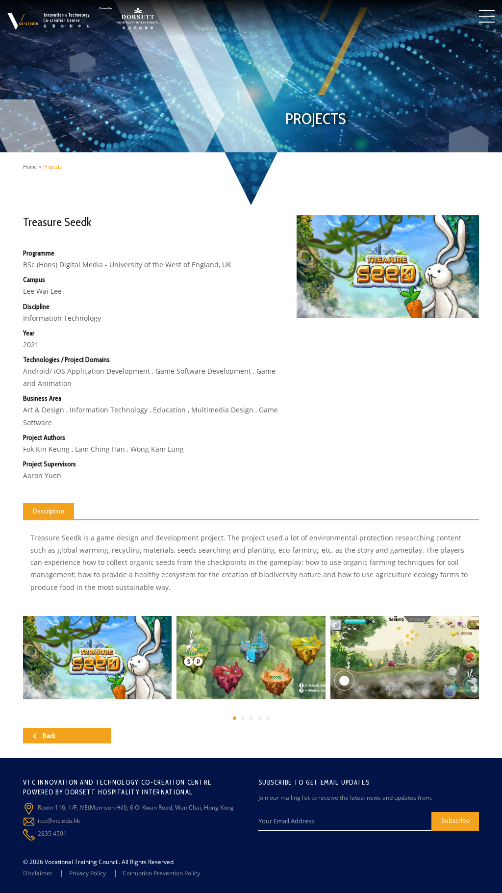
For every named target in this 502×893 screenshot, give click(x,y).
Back (49, 735)
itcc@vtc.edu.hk (59, 820)
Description (48, 511)
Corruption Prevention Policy (161, 873)
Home (30, 166)
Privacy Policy (87, 873)
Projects (52, 166)
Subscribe (455, 820)
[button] (234, 718)
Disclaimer (37, 873)
